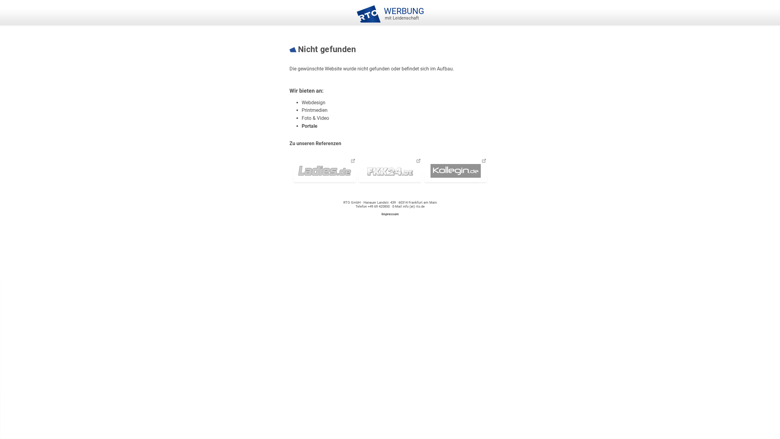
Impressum (390, 214)
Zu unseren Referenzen (315, 143)
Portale (309, 126)
